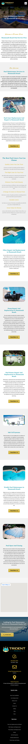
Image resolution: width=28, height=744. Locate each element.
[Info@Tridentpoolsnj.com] (14, 667)
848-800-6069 (14, 661)
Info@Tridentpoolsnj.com (14, 671)
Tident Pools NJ (14, 681)
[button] (26, 3)
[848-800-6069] (14, 656)
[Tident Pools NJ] (14, 677)
